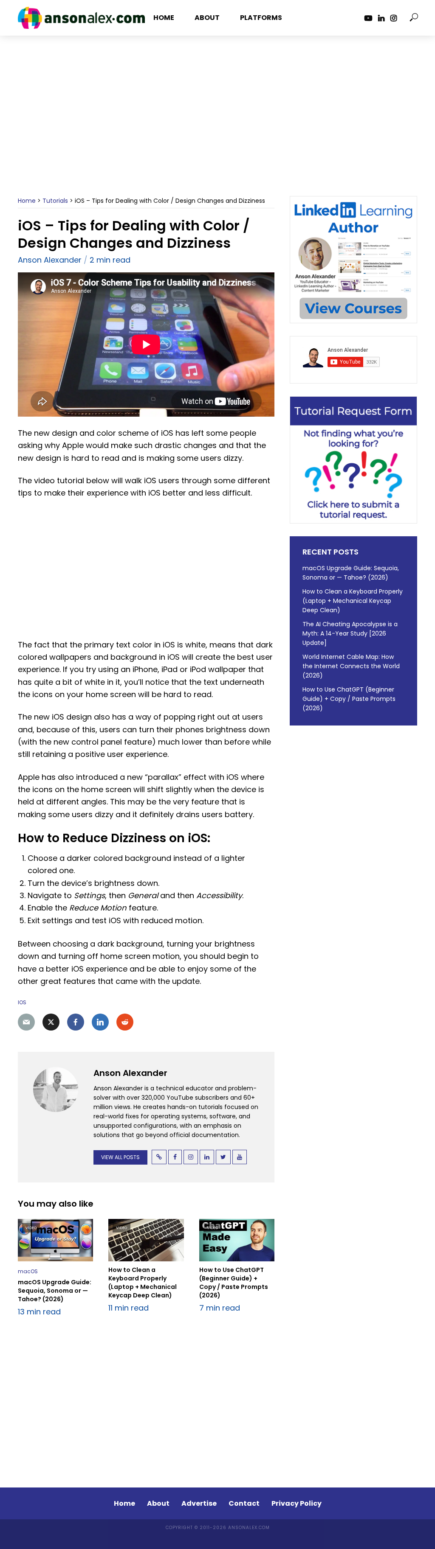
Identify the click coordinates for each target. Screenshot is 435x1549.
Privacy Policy (296, 1503)
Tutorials (55, 200)
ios (22, 1002)
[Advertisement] (217, 126)
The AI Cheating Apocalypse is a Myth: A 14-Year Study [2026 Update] (350, 633)
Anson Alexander (50, 260)
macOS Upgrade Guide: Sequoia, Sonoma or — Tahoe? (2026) (54, 1290)
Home (163, 17)
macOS (28, 1271)
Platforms (261, 17)
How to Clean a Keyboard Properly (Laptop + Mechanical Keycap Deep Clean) (142, 1283)
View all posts (120, 1157)
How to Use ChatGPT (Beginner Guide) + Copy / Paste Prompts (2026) (233, 1283)
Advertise (199, 1503)
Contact (244, 1503)
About (207, 17)
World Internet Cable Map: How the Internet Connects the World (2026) (351, 666)
